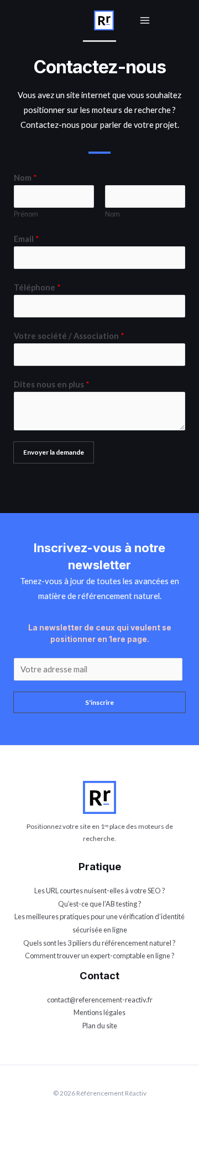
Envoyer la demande (53, 452)
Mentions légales (99, 1012)
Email (26, 239)
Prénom (26, 214)
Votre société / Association (69, 336)
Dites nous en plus (52, 384)
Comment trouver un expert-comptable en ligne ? (100, 955)
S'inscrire (99, 702)
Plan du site (99, 1025)
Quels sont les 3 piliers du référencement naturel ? (99, 942)
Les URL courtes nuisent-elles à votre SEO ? (99, 890)
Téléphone (37, 287)
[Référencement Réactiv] (104, 19)
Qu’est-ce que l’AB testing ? (100, 903)
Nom (25, 177)
